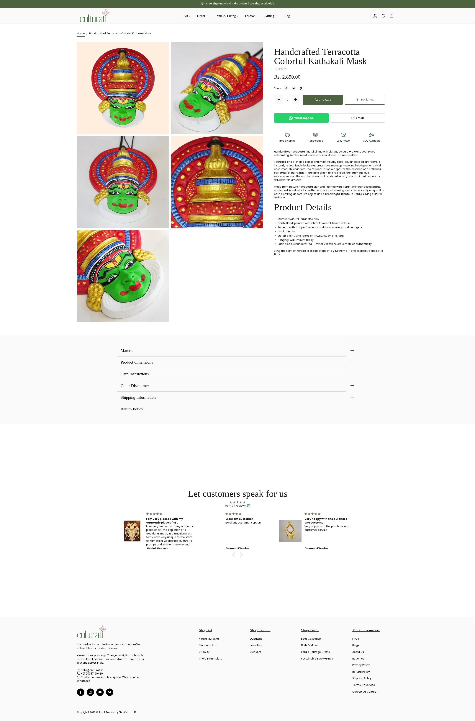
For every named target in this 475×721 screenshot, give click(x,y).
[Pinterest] (301, 88)
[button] (234, 555)
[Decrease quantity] (279, 99)
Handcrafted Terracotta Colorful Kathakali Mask (320, 56)
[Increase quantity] (295, 99)
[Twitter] (293, 88)
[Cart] (391, 16)
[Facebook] (286, 88)
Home (81, 33)
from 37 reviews (235, 506)
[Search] (383, 16)
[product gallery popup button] (162, 130)
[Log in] (375, 16)
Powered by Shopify (116, 712)
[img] (237, 502)
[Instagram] (90, 692)
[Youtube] (100, 692)
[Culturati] (103, 15)
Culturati (101, 712)
